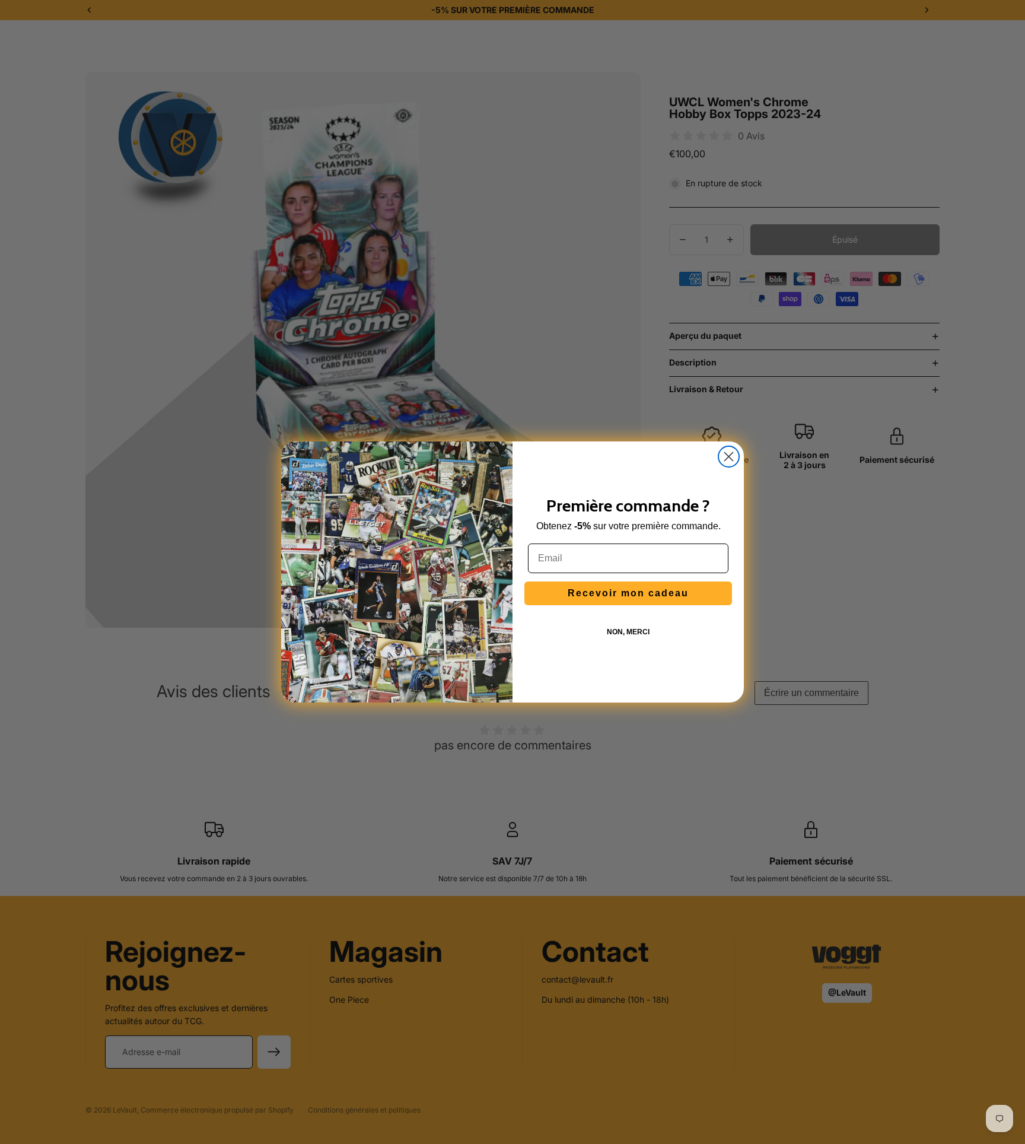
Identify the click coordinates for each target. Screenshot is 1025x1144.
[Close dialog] (728, 456)
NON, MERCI (628, 632)
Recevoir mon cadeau (628, 593)
